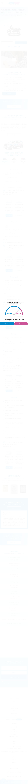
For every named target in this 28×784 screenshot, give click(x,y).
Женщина (21, 323)
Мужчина (7, 323)
